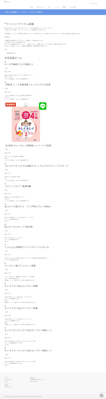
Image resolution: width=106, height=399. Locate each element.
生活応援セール (11, 53)
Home (31, 7)
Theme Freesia (25, 396)
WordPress (39, 396)
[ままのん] (8, 2)
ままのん (11, 396)
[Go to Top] (102, 395)
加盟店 (64, 7)
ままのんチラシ (40, 7)
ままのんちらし (9, 379)
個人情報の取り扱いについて (37, 379)
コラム (49, 7)
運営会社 (32, 377)
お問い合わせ (33, 381)
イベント (57, 7)
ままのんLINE (73, 7)
